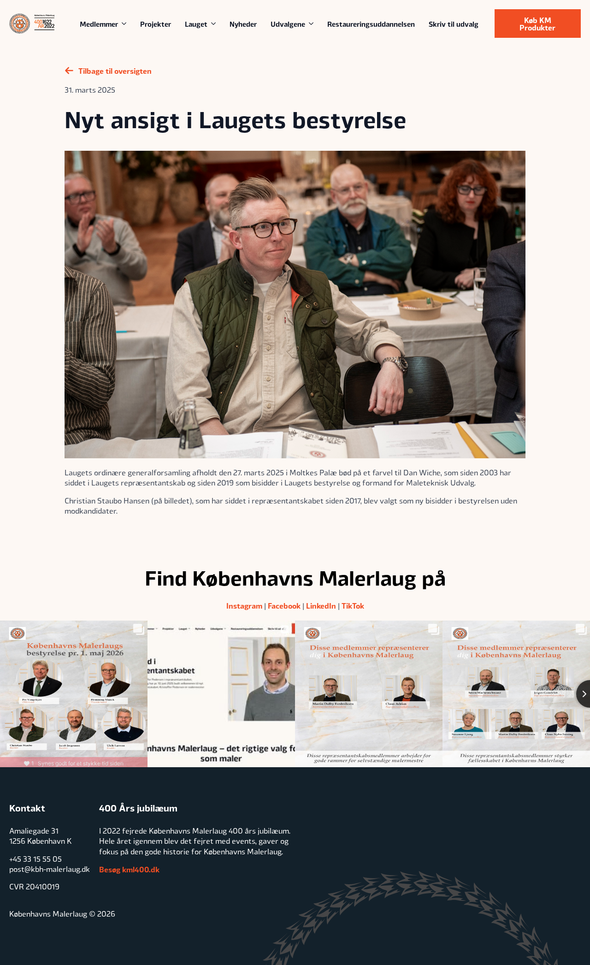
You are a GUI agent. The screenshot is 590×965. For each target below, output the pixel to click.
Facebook (284, 605)
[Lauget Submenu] (215, 23)
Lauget (196, 23)
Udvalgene (288, 23)
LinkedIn (321, 605)
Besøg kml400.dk (129, 869)
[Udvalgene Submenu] (312, 23)
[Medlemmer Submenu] (125, 23)
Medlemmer (99, 23)
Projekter (155, 23)
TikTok (353, 605)
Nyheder (243, 23)
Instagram (244, 605)
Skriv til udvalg (453, 23)
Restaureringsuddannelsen (371, 23)
